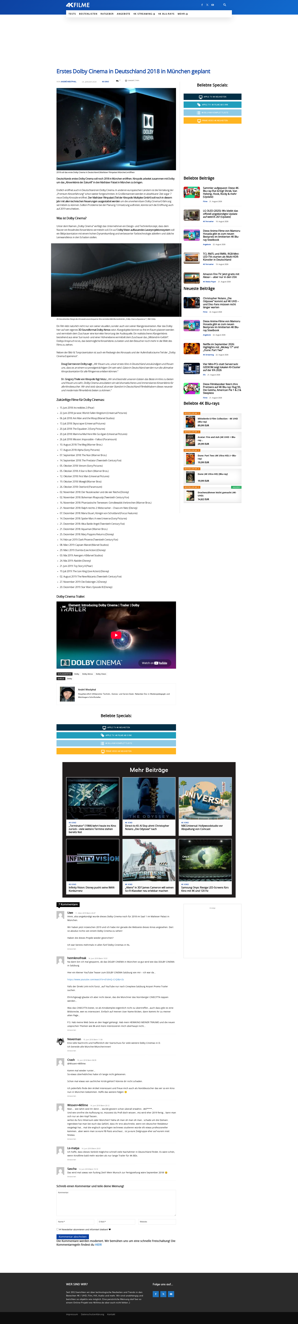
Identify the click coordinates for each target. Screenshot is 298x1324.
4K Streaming (208, 355)
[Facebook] (202, 5)
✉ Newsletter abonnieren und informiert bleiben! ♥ (85, 1229)
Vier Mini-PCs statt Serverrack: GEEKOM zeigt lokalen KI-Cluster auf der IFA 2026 (221, 367)
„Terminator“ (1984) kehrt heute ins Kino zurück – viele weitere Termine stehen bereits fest (92, 829)
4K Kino (105, 81)
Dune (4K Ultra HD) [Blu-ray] (213, 474)
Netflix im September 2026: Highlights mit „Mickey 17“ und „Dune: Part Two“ (221, 347)
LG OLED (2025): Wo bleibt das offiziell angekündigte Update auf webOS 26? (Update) (220, 214)
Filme (205, 201)
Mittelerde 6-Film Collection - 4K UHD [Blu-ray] (218, 420)
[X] (207, 5)
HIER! (98, 1244)
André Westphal (68, 81)
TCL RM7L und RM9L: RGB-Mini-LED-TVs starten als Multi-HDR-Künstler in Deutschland (221, 257)
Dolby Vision (101, 674)
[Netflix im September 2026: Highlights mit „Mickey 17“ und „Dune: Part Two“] (192, 348)
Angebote (207, 244)
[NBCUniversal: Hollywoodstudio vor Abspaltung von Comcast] (205, 798)
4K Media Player (209, 282)
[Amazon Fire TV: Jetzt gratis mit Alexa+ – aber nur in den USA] (192, 278)
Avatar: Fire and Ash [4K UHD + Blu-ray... (217, 439)
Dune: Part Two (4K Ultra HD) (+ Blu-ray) (217, 457)
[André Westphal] (67, 694)
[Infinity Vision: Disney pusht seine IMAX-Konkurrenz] (92, 860)
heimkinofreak (76, 958)
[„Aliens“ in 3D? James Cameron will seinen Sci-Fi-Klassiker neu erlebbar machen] (149, 860)
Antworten (71, 949)
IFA (204, 375)
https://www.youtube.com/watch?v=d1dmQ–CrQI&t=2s (95, 980)
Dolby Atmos (87, 674)
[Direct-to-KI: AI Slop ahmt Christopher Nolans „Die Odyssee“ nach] (149, 798)
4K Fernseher (208, 221)
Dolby (76, 674)
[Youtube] (212, 5)
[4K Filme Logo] (82, 5)
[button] (224, 5)
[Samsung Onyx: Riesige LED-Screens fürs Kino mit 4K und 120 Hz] (205, 860)
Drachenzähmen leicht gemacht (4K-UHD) (217, 494)
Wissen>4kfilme (77, 1105)
